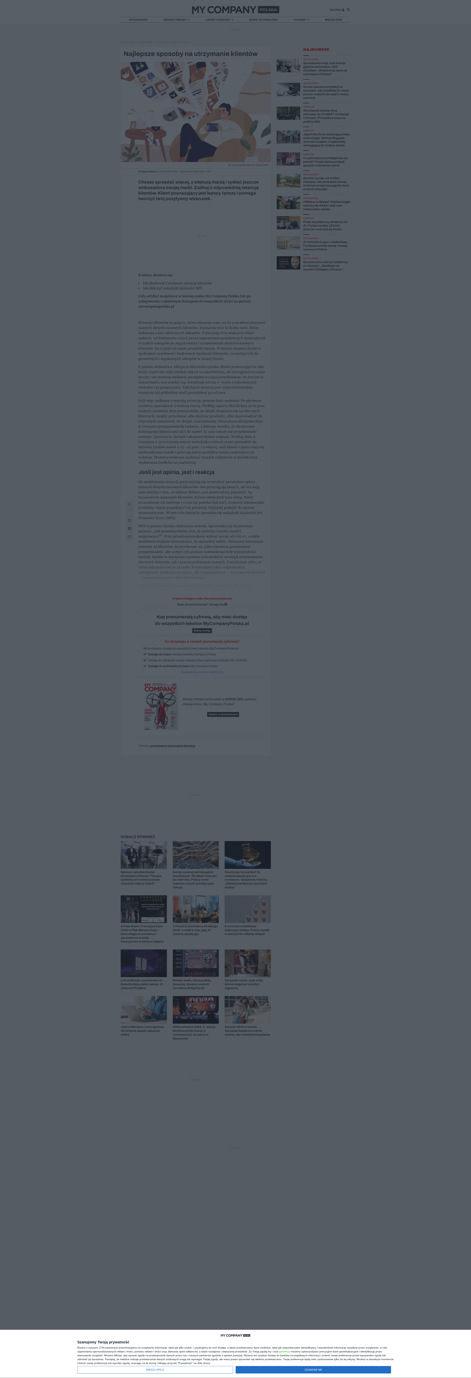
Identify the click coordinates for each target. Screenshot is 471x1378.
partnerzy (284, 1351)
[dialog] (235, 1354)
